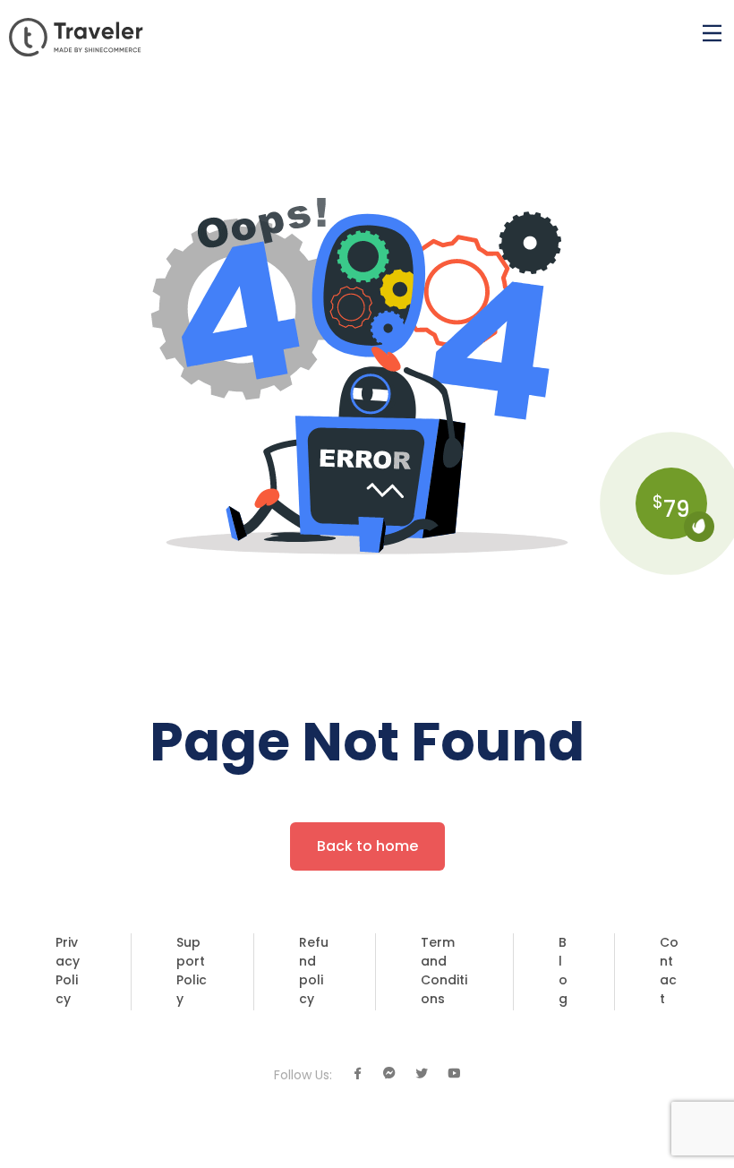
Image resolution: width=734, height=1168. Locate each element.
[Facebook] (357, 1074)
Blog (563, 970)
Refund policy (314, 970)
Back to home (367, 846)
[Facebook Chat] (389, 1074)
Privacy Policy (67, 970)
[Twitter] (421, 1074)
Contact (669, 970)
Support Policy (191, 970)
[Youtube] (454, 1074)
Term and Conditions (444, 970)
